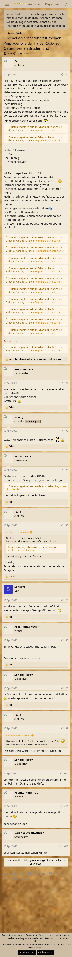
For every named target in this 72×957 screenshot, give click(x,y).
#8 (67, 688)
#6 (67, 600)
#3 (67, 430)
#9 (67, 728)
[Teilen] (61, 75)
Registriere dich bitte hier (48, 130)
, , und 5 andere (35, 359)
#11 (66, 806)
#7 (67, 640)
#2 (67, 383)
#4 (67, 469)
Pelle (9, 53)
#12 (66, 846)
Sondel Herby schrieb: (18, 735)
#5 (67, 525)
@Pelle (41, 476)
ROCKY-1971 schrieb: (17, 532)
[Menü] (7, 4)
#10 (66, 773)
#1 (67, 74)
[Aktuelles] (65, 4)
